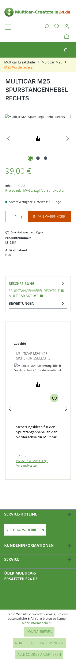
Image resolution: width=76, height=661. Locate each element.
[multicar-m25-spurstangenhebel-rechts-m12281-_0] (38, 138)
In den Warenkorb (49, 216)
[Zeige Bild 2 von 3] (38, 158)
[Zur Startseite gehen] (38, 12)
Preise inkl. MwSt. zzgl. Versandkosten (35, 190)
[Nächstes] (67, 138)
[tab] (37, 289)
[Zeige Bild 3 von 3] (45, 158)
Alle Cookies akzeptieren (39, 654)
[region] (38, 138)
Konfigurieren (39, 631)
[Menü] (20, 27)
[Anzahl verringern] (9, 216)
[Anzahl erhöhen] (21, 216)
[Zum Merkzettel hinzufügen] (54, 398)
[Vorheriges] (8, 138)
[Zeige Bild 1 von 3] (30, 158)
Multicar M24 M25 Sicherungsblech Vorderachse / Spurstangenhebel (33, 356)
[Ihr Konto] (67, 26)
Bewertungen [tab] (21, 303)
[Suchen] (46, 26)
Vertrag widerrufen (25, 530)
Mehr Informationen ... (38, 623)
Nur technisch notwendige (39, 643)
